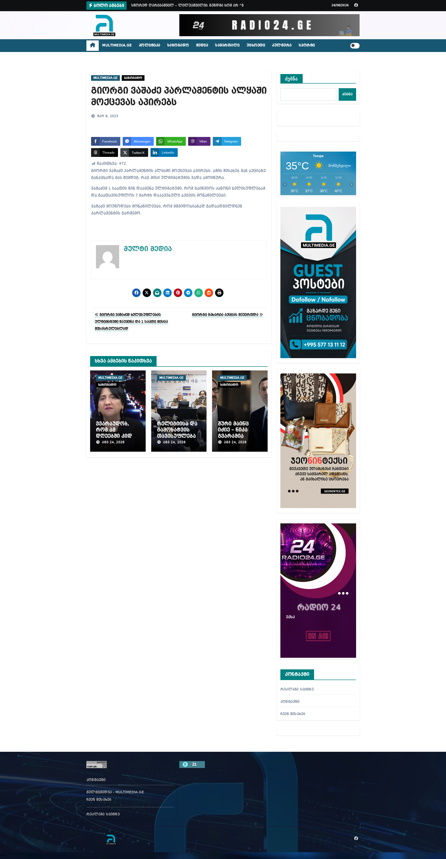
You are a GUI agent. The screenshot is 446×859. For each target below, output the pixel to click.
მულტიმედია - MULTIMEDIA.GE (115, 792)
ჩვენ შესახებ (292, 714)
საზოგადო (178, 45)
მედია (202, 45)
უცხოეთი (256, 45)
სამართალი (227, 45)
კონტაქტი (290, 702)
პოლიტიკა (149, 45)
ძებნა (291, 78)
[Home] (92, 45)
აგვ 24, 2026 (113, 442)
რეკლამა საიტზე (297, 689)
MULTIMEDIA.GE (117, 45)
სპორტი (307, 45)
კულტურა (282, 45)
